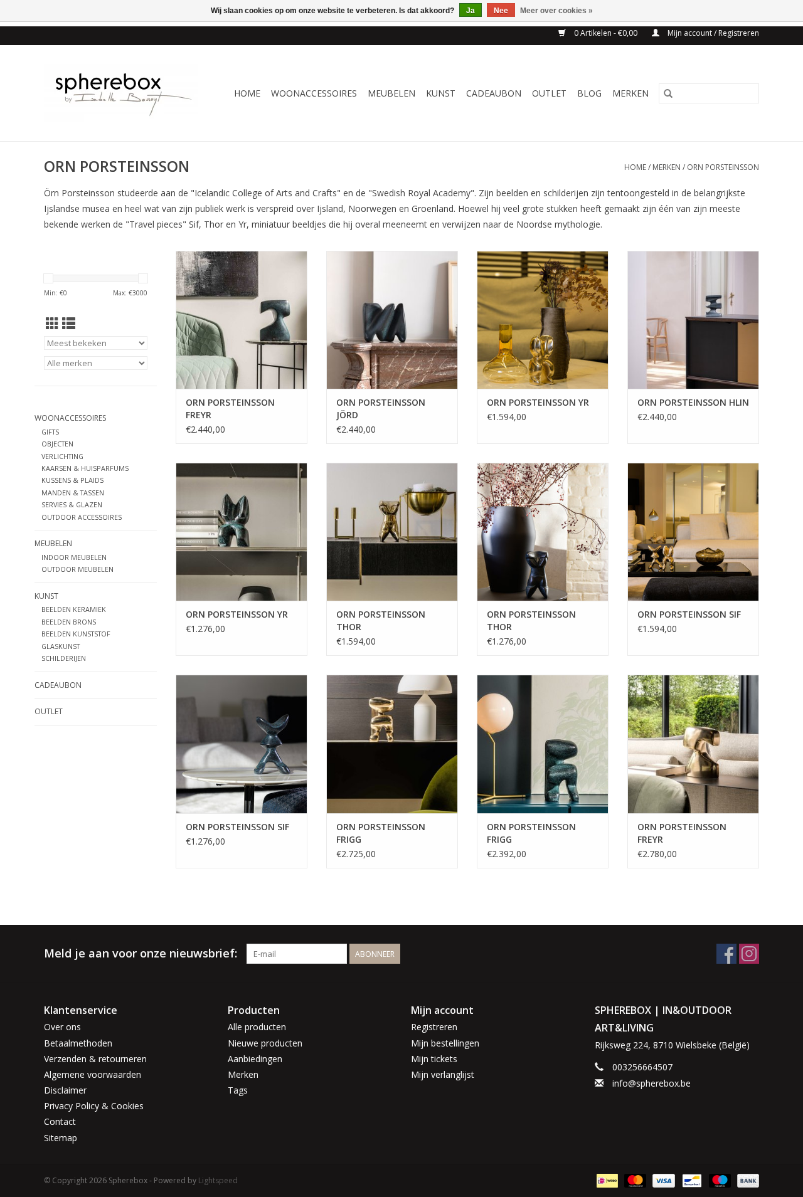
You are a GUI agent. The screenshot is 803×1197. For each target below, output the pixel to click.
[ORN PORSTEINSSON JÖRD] (392, 320)
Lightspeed (218, 1180)
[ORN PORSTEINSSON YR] (543, 320)
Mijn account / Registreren (712, 33)
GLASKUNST (60, 646)
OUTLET (549, 93)
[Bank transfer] (746, 1179)
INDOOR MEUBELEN (74, 557)
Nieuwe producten (265, 1043)
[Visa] (662, 1179)
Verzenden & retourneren (95, 1059)
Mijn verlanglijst (442, 1074)
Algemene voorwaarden (92, 1074)
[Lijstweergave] (68, 323)
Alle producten (257, 1027)
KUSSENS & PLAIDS (72, 480)
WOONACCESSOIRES (314, 93)
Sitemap (60, 1138)
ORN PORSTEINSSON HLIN (693, 402)
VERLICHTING (62, 456)
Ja (470, 10)
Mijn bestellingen (445, 1043)
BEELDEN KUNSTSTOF (75, 633)
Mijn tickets (434, 1059)
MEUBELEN (391, 93)
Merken (630, 93)
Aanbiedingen (255, 1059)
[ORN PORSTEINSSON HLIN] (693, 320)
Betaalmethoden (78, 1043)
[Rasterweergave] (52, 323)
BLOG (589, 93)
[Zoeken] (668, 93)
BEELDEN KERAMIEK (73, 609)
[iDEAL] (606, 1179)
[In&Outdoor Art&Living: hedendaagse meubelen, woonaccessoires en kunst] (124, 93)
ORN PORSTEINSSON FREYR (230, 408)
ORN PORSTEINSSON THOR (380, 620)
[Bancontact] (691, 1179)
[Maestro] (719, 1179)
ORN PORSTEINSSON (723, 167)
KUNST (440, 93)
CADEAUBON (493, 93)
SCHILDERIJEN (63, 658)
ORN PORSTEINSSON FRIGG (380, 833)
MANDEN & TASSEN (72, 492)
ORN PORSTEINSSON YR (538, 402)
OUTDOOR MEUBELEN (77, 569)
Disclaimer (65, 1090)
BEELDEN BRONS (68, 621)
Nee (501, 10)
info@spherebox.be (651, 1083)
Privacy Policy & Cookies (94, 1106)
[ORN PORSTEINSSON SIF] (693, 532)
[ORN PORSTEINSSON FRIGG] (392, 744)
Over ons (62, 1027)
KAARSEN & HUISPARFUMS (85, 468)
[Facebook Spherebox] (726, 954)
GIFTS (50, 431)
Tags (238, 1090)
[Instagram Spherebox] (749, 954)
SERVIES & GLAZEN (71, 504)
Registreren (434, 1027)
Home (247, 93)
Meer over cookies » (556, 10)
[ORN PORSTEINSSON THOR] (392, 532)
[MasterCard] (634, 1179)
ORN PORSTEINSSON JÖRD (380, 408)
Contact (60, 1121)
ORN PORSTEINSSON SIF (689, 614)
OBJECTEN (57, 443)
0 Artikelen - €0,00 (605, 33)
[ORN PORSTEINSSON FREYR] (241, 320)
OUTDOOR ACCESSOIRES (81, 517)
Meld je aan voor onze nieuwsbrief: (140, 953)
